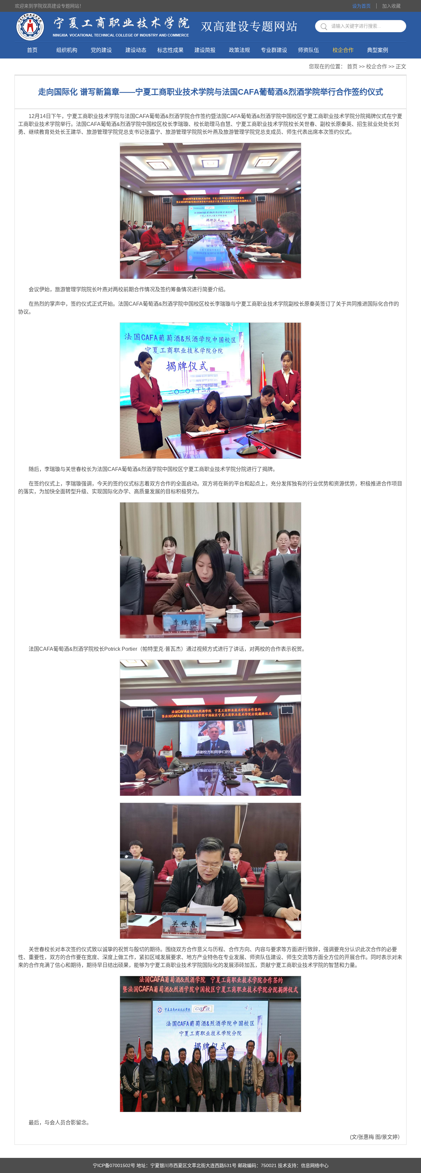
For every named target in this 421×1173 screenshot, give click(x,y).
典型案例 (377, 50)
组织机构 (66, 50)
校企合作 (343, 50)
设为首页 (361, 6)
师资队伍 (308, 50)
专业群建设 (274, 50)
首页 (32, 50)
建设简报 (204, 50)
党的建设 (101, 50)
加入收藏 (391, 6)
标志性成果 (170, 50)
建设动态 (135, 50)
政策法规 (239, 50)
